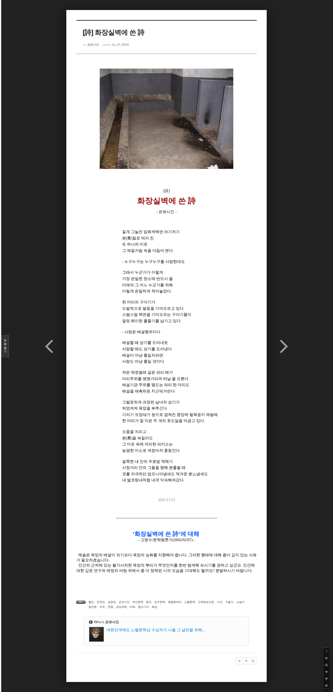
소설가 (240, 601)
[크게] (326, 658)
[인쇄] (326, 685)
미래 (132, 606)
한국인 (101, 601)
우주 (102, 606)
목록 (5, 346)
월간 (91, 601)
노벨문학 (189, 601)
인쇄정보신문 (206, 601)
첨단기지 (143, 606)
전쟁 (110, 606)
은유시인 (124, 601)
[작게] (326, 664)
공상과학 (121, 606)
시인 (219, 601)
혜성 (154, 606)
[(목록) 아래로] (326, 678)
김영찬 (112, 601)
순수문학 (159, 601)
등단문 (92, 606)
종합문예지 (174, 601)
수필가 (229, 601)
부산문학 (137, 601)
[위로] (326, 671)
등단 (148, 601)
